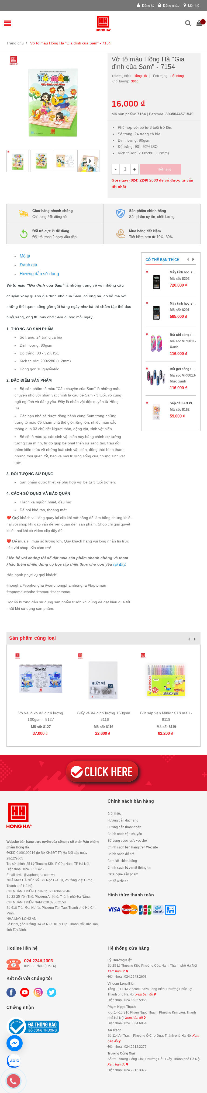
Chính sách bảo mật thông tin (129, 867)
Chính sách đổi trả (121, 854)
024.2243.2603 (135, 977)
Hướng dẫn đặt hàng (123, 820)
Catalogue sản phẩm (123, 874)
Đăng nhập (171, 6)
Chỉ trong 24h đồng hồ (52, 214)
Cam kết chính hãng (122, 861)
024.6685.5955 (135, 1000)
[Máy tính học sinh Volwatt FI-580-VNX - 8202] (156, 281)
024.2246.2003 (38, 960)
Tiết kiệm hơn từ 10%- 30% (151, 234)
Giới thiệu (115, 814)
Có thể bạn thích (162, 260)
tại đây (119, 564)
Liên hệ (193, 6)
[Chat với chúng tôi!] (14, 1043)
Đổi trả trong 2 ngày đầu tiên (54, 234)
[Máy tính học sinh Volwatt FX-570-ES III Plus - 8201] (156, 312)
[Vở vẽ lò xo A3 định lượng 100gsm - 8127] (40, 678)
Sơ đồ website (118, 881)
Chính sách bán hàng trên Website (133, 847)
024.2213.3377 (135, 1070)
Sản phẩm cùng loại (32, 638)
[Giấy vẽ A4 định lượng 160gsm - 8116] (103, 678)
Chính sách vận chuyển (125, 834)
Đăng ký (147, 6)
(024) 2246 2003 (143, 180)
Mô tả (25, 256)
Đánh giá (28, 265)
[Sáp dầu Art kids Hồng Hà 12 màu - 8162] (156, 412)
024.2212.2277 (135, 1047)
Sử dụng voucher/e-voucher (128, 841)
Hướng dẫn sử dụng (39, 273)
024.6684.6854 (135, 1023)
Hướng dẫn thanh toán (124, 827)
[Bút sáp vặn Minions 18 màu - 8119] (166, 678)
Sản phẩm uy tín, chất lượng (151, 214)
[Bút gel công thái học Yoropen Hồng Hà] (156, 377)
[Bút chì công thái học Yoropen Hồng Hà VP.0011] (156, 343)
